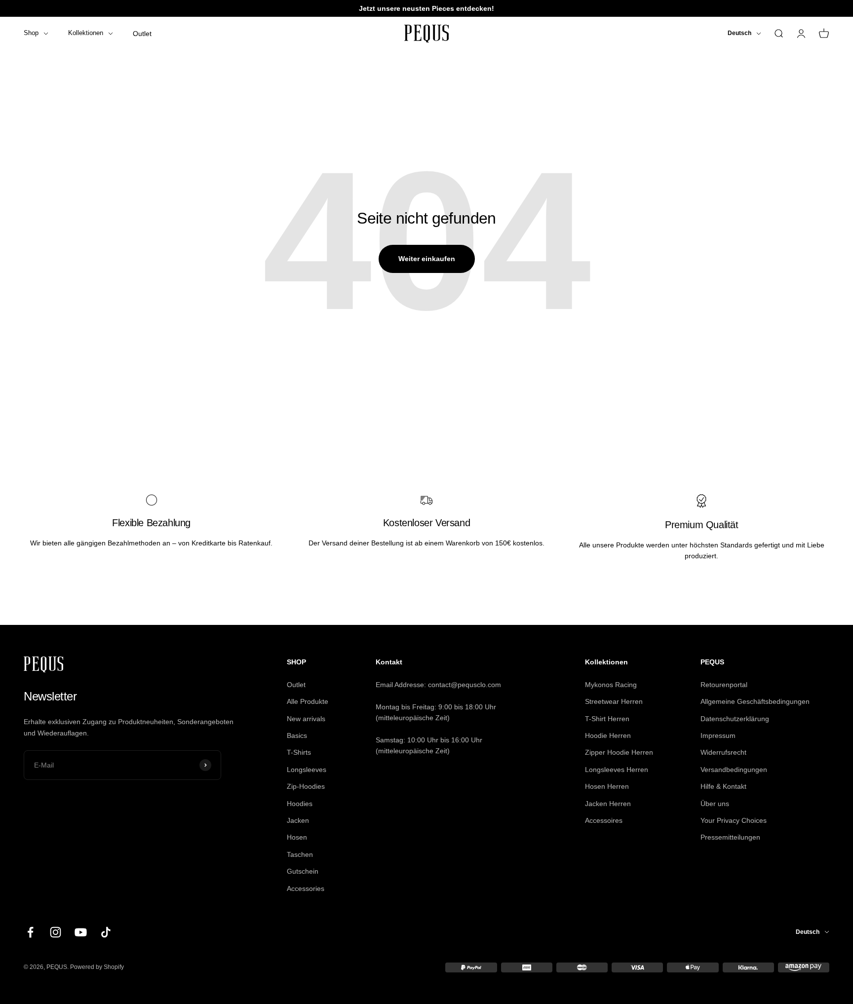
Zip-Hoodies (306, 786)
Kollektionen (85, 33)
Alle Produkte (307, 701)
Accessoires (603, 820)
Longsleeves (306, 769)
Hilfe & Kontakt (723, 786)
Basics (297, 735)
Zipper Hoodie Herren (619, 752)
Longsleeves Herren (616, 769)
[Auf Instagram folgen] (55, 932)
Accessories (305, 888)
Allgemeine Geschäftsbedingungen (755, 701)
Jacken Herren (608, 804)
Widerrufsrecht (723, 752)
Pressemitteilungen (730, 837)
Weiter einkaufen (426, 259)
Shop (31, 33)
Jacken (298, 820)
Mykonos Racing (611, 685)
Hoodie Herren (608, 735)
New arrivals (306, 719)
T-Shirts (299, 752)
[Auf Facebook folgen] (30, 932)
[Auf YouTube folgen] (80, 932)
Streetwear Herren (614, 701)
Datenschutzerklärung (734, 719)
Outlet (142, 34)
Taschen (300, 854)
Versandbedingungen (733, 769)
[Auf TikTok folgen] (106, 932)
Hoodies (299, 804)
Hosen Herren (607, 786)
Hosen (297, 837)
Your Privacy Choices (733, 820)
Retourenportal (723, 685)
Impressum (718, 735)
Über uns (714, 804)
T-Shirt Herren (607, 719)
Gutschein (302, 871)
